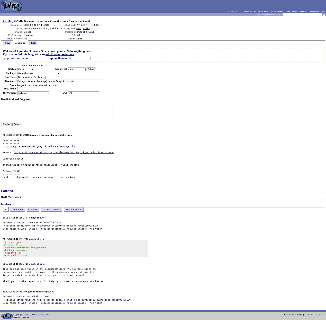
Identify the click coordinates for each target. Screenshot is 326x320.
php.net (231, 11)
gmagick (80, 31)
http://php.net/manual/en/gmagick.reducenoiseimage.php (39, 146)
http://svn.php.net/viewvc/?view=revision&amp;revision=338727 (57, 225)
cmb (78, 28)
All (5, 209)
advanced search (277, 11)
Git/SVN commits (52, 209)
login (323, 11)
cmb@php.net (37, 217)
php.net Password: (60, 58)
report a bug (263, 11)
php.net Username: (16, 58)
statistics (303, 11)
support (239, 11)
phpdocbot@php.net (41, 291)
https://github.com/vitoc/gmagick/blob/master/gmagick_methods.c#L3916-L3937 (64, 152)
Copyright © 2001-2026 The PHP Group (31, 315)
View (7, 42)
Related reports (74, 209)
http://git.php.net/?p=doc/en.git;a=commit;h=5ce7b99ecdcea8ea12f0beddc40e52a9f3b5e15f (73, 300)
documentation (250, 11)
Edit (33, 42)
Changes (33, 209)
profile (86, 28)
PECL (90, 31)
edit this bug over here (60, 54)
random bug (314, 11)
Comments (17, 209)
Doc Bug (7, 21)
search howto (292, 11)
